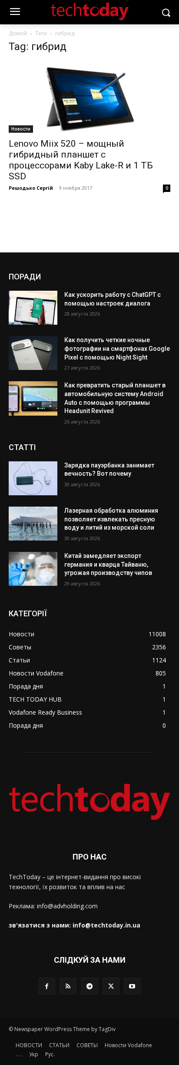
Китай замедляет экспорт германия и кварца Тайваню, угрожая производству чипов (108, 564)
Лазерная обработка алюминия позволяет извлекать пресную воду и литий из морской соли (111, 519)
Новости (20, 129)
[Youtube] (132, 986)
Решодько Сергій (31, 188)
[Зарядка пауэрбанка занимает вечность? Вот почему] (33, 478)
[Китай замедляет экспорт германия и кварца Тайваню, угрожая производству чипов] (33, 569)
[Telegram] (89, 986)
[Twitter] (111, 986)
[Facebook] (46, 986)
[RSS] (68, 986)
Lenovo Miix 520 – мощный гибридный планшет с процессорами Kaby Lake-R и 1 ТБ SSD (81, 159)
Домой (18, 33)
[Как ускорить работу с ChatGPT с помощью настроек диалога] (33, 308)
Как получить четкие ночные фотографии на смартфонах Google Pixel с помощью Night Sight (117, 348)
